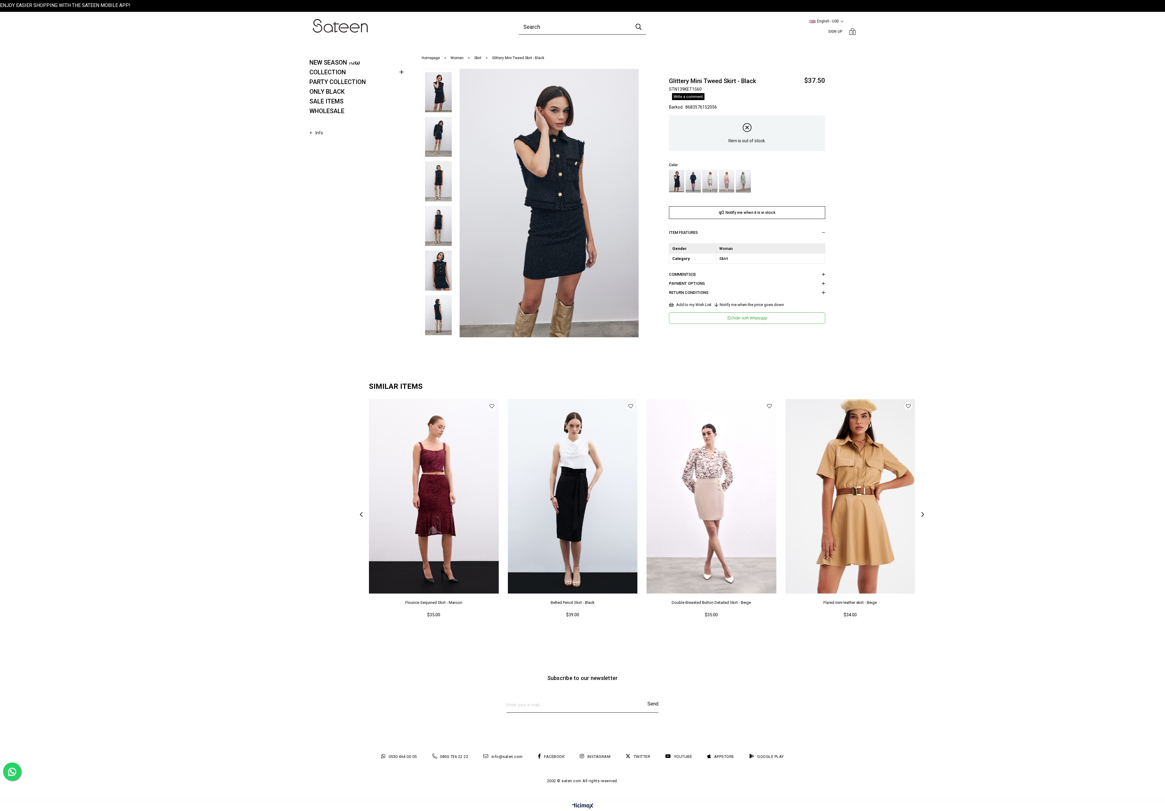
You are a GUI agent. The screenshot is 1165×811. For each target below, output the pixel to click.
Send (652, 704)
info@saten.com (507, 756)
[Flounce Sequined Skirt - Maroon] (434, 496)
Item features (683, 232)
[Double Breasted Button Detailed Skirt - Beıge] (711, 496)
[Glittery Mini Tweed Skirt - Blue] (693, 181)
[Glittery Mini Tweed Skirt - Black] (676, 181)
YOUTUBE (683, 756)
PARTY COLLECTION (337, 82)
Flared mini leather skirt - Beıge (850, 602)
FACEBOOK (554, 756)
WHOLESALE (326, 111)
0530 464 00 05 (403, 756)
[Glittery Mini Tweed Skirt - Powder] (726, 181)
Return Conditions (688, 292)
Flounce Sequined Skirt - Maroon (433, 602)
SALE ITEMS (326, 101)
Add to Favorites (492, 406)
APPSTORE (724, 756)
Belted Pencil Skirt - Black (573, 602)
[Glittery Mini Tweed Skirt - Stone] (710, 181)
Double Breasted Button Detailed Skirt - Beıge (711, 602)
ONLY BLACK (327, 91)
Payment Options (687, 283)
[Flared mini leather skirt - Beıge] (850, 496)
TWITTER (642, 756)
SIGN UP (835, 31)
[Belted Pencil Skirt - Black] (573, 496)
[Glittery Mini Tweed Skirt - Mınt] (743, 181)
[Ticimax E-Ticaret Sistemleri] (582, 806)
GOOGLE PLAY (770, 756)
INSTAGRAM (598, 756)
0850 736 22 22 (454, 756)
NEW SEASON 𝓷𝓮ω (334, 62)
